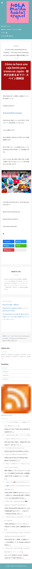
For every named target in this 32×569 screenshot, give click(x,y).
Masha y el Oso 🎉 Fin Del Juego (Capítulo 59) (16, 454)
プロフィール (6, 26)
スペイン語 (4, 32)
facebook (7, 241)
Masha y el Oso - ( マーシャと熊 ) (11, 29)
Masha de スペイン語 (6, 415)
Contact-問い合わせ (7, 36)
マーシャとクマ (7, 301)
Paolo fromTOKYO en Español (12, 113)
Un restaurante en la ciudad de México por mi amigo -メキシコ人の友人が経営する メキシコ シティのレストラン (15, 316)
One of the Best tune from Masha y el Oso (15, 448)
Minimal (12, 566)
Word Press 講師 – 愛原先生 (10, 304)
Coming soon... (5, 371)
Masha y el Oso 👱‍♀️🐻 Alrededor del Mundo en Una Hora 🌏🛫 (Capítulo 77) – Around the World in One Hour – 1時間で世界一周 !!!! (18, 486)
